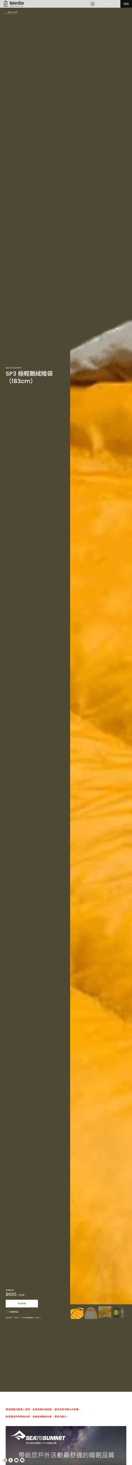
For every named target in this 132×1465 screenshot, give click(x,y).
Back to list (13, 12)
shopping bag (107, 4)
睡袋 (16, 1317)
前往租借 (22, 1303)
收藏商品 (13, 1312)
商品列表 (9, 1317)
